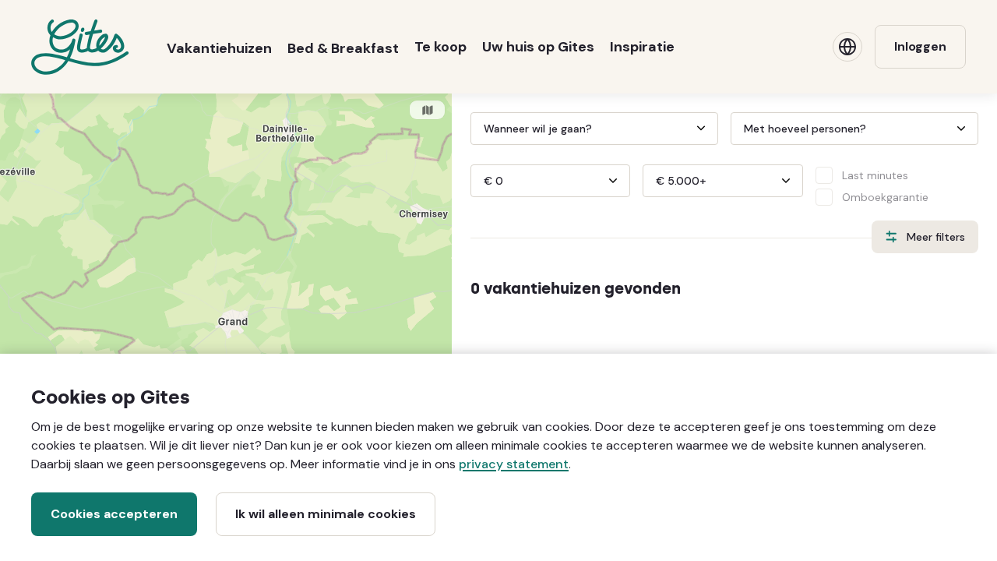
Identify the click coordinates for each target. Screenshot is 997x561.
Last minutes (875, 175)
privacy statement (514, 464)
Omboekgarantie (885, 197)
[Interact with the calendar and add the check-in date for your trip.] (477, 128)
